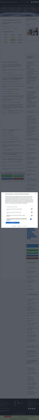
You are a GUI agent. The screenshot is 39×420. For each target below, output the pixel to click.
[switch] (31, 209)
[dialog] (19, 210)
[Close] (36, 194)
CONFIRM (12, 222)
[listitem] (19, 206)
